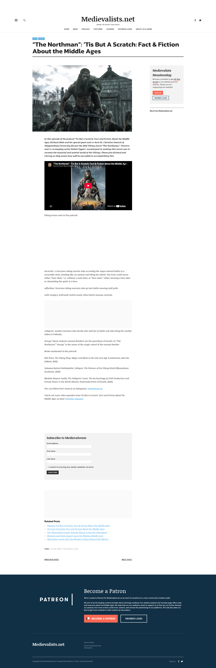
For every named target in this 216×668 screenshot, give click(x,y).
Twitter (200, 20)
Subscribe (52, 472)
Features (98, 29)
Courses (110, 29)
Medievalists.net (108, 18)
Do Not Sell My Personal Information (92, 647)
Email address (52, 443)
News (75, 29)
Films (35, 39)
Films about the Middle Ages (64, 549)
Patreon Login (125, 29)
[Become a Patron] (101, 622)
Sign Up (158, 92)
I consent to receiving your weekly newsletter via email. (71, 467)
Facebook (195, 20)
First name (51, 451)
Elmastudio (89, 661)
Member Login (161, 98)
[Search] (24, 20)
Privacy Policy (89, 642)
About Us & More (144, 29)
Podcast (86, 29)
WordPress (69, 661)
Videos (41, 39)
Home (66, 29)
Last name (51, 459)
